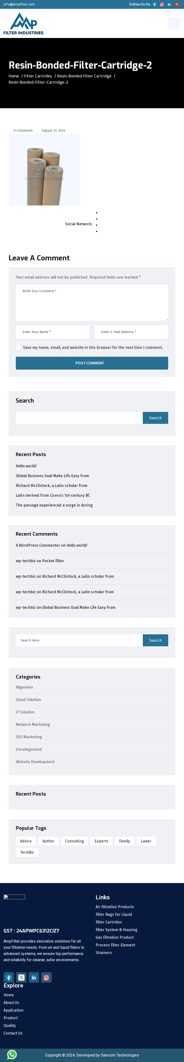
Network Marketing (33, 725)
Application (13, 1010)
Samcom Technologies (120, 1055)
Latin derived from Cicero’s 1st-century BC (53, 495)
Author (48, 841)
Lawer (146, 841)
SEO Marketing (29, 737)
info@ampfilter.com (19, 4)
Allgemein (24, 687)
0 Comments (23, 131)
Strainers (104, 953)
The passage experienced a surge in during (54, 505)
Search (25, 401)
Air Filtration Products (115, 907)
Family (124, 841)
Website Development (35, 762)
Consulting (74, 841)
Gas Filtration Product (115, 937)
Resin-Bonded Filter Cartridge (84, 76)
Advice (26, 841)
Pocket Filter (53, 561)
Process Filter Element (115, 945)
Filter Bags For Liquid (114, 914)
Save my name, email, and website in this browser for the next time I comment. (93, 347)
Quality (10, 1026)
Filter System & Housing (116, 930)
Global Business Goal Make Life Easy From (52, 476)
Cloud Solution (28, 700)
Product (11, 1018)
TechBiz (27, 852)
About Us (11, 1003)
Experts (101, 841)
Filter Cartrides (38, 76)
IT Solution (25, 712)
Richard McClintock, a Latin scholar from (51, 485)
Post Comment (89, 363)
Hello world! (26, 466)
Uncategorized (29, 750)
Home (14, 76)
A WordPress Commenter (38, 545)
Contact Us (13, 1033)
